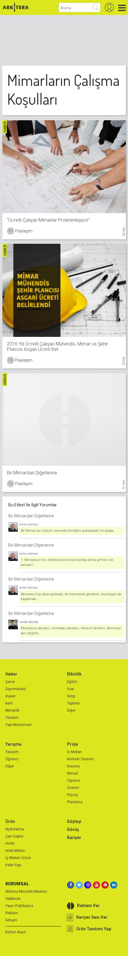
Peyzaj (72, 795)
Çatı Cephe (14, 836)
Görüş (73, 829)
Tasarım (12, 718)
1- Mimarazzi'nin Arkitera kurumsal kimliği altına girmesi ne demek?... (67, 562)
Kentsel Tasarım (80, 759)
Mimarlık (12, 710)
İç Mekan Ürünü (18, 858)
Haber (11, 674)
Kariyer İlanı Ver (91, 917)
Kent (9, 703)
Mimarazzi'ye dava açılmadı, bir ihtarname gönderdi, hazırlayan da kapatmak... (71, 596)
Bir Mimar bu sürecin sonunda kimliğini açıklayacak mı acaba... (68, 531)
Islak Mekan (15, 851)
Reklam (11, 913)
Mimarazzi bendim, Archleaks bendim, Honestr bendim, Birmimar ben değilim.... (71, 630)
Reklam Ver (88, 905)
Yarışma (13, 744)
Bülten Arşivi (15, 932)
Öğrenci (11, 759)
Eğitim (72, 682)
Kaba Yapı (13, 865)
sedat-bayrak (28, 622)
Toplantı (73, 703)
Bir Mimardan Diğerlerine (31, 516)
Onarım (73, 788)
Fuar (70, 689)
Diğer (71, 710)
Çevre (10, 682)
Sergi (71, 696)
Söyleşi (74, 821)
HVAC (10, 843)
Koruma (73, 766)
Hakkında (13, 899)
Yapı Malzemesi (18, 725)
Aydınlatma (14, 829)
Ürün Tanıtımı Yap (93, 928)
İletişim (11, 920)
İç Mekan (74, 752)
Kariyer (74, 837)
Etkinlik (74, 674)
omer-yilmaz (28, 524)
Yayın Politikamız (19, 906)
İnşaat (10, 696)
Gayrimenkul (15, 689)
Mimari (72, 773)
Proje (72, 744)
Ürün (10, 821)
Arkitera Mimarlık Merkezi (26, 891)
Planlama (74, 802)
